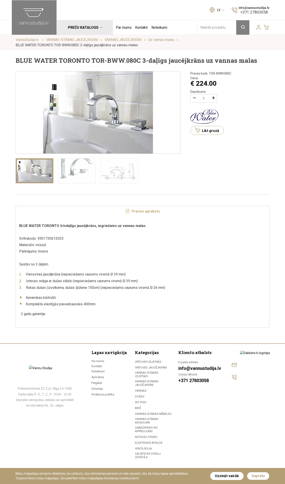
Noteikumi (159, 27)
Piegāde (97, 383)
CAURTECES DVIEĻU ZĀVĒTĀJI (148, 455)
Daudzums (198, 91)
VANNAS (141, 390)
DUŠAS (140, 396)
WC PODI (140, 402)
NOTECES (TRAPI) (146, 437)
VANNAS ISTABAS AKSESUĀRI (147, 420)
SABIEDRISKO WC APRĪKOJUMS (146, 429)
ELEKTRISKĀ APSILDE (149, 442)
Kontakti (141, 27)
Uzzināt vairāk (227, 476)
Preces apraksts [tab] (145, 211)
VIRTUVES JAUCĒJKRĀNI (151, 367)
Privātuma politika (103, 394)
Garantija (97, 388)
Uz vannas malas (161, 40)
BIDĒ (138, 408)
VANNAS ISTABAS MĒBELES (153, 413)
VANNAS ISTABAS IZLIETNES (147, 374)
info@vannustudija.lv (253, 8)
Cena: (194, 78)
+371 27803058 (254, 12)
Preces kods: (210, 73)
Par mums (124, 27)
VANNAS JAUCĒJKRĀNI (123, 40)
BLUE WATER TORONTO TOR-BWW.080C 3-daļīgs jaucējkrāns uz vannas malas (77, 45)
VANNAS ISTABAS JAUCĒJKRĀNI (72, 40)
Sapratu (258, 476)
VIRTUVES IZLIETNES (148, 361)
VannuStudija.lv (28, 40)
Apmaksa (98, 377)
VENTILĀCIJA (143, 448)
